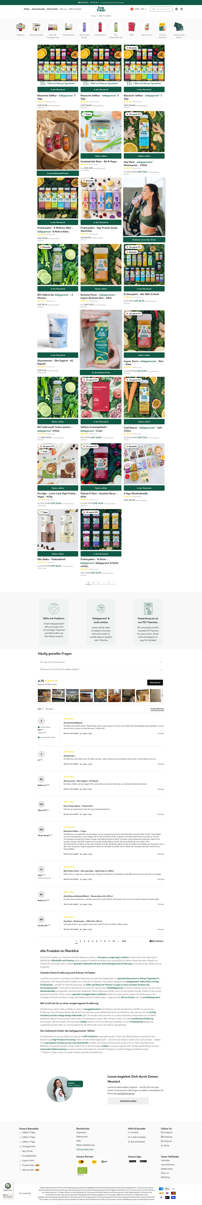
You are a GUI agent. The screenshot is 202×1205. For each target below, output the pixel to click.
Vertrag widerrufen (85, 1149)
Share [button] (90, 733)
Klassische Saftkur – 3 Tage (56, 97)
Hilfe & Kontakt (75, 9)
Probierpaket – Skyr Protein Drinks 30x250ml (99, 229)
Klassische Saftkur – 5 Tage (100, 97)
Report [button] (85, 733)
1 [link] (88, 582)
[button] (181, 9)
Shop (93, 15)
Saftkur (27, 8)
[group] (50, 681)
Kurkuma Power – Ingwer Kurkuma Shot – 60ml (98, 296)
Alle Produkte (52, 8)
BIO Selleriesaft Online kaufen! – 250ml (54, 428)
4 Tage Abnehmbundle (136, 493)
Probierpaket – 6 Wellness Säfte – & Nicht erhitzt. (55, 229)
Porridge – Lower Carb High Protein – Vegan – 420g (57, 495)
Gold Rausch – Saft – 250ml (144, 429)
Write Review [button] (155, 682)
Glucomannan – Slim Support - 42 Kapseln (55, 362)
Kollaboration (167, 1169)
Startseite (165, 1160)
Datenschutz (82, 1136)
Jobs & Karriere (168, 1164)
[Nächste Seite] (113, 582)
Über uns (63, 9)
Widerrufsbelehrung (85, 1145)
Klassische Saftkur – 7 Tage (143, 97)
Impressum (81, 1132)
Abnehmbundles (38, 8)
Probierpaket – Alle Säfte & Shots (141, 294)
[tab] (157, 709)
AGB (78, 1141)
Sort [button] (40, 709)
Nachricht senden (128, 1100)
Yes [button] (81, 733)
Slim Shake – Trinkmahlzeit (51, 559)
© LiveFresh (25, 1193)
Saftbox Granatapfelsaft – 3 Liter (94, 428)
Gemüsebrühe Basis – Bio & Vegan (99, 161)
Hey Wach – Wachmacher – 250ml (138, 163)
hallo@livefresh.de (126, 1093)
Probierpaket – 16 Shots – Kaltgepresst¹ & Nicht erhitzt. (99, 562)
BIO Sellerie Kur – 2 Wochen (55, 296)
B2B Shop (165, 1177)
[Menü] (11, 1183)
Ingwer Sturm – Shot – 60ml (143, 362)
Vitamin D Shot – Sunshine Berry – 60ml (99, 495)
